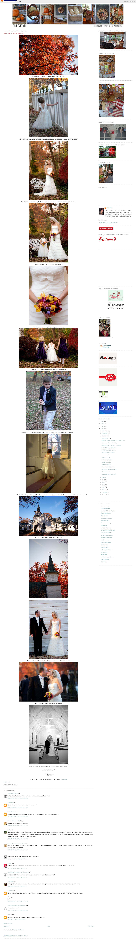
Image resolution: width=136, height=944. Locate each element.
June (103, 482)
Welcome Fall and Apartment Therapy (111, 445)
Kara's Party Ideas (105, 508)
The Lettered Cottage (106, 523)
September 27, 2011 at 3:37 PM (18, 886)
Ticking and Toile (105, 559)
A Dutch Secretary (106, 462)
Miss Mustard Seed (106, 513)
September (105, 438)
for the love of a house (107, 535)
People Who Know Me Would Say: (17, 905)
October (104, 436)
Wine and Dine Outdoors (108, 467)
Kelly (9, 830)
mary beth (10, 881)
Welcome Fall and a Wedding (109, 443)
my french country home (107, 557)
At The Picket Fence (106, 542)
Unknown (10, 802)
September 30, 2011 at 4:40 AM (18, 910)
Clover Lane (104, 525)
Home (48, 926)
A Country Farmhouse (106, 549)
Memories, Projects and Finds (109, 469)
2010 (102, 498)
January (104, 494)
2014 (102, 421)
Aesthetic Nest (104, 547)
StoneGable (104, 554)
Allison (10, 863)
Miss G (10, 914)
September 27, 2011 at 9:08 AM (18, 850)
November (105, 433)
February (104, 492)
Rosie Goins (11, 811)
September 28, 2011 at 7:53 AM (18, 901)
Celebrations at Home (106, 518)
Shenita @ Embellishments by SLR (16, 843)
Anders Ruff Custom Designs (108, 511)
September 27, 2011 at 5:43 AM (18, 798)
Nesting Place (104, 515)
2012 (102, 426)
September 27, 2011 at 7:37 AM (18, 825)
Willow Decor (104, 545)
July (103, 479)
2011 (102, 428)
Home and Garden (105, 506)
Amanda (10, 854)
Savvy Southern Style (106, 532)
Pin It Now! (6, 782)
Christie (109, 207)
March (104, 489)
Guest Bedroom (106, 457)
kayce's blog (104, 552)
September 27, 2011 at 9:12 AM (18, 859)
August (104, 477)
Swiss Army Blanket (107, 455)
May (103, 484)
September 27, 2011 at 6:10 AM (18, 807)
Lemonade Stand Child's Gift (109, 474)
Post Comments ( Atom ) (16, 929)
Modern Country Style (106, 537)
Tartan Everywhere (106, 464)
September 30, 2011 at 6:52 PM (18, 919)
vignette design (105, 520)
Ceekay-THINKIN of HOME (14, 820)
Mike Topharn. (65, 779)
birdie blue (103, 562)
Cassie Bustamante (13, 793)
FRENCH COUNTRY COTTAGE (108, 530)
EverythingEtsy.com (106, 528)
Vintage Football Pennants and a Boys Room (113, 440)
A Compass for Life (106, 459)
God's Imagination (106, 471)
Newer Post (6, 926)
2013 (102, 423)
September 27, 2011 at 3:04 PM (18, 877)
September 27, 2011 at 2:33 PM (18, 868)
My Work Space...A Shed (108, 452)
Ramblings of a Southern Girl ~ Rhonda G (18, 872)
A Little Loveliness (105, 540)
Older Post (91, 926)
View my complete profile (108, 222)
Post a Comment (8, 923)
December (105, 431)
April (103, 487)
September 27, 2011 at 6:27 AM (18, 816)
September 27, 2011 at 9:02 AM (18, 838)
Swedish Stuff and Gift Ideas (109, 447)
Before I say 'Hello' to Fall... (109, 450)
